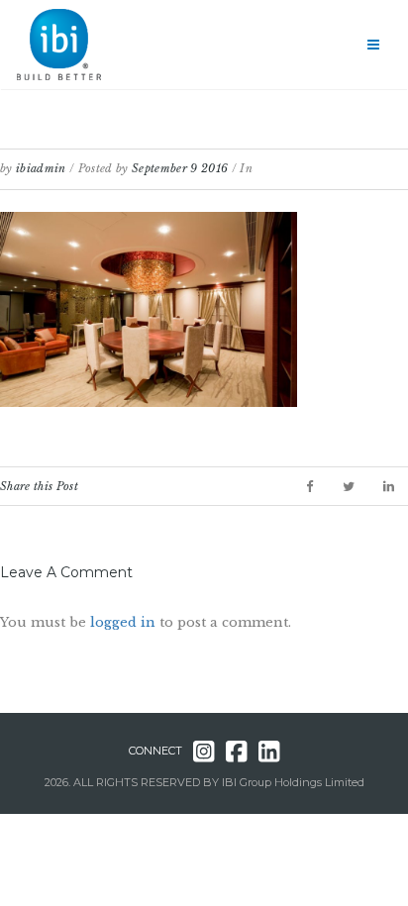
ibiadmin (41, 168)
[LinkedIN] (388, 486)
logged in (122, 622)
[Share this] (309, 486)
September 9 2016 (180, 168)
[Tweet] (349, 486)
